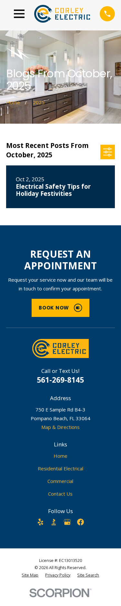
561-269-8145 (60, 380)
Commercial (60, 481)
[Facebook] (80, 522)
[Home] (62, 14)
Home (60, 456)
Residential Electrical (60, 468)
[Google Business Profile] (67, 522)
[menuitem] (30, 575)
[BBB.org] (53, 522)
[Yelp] (40, 522)
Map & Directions (60, 427)
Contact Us (60, 493)
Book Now (54, 307)
